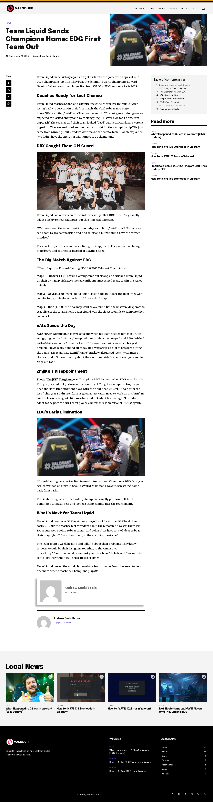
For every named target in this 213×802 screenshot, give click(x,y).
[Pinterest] (8, 97)
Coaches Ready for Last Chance (174, 85)
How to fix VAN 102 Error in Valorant (172, 156)
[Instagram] (178, 794)
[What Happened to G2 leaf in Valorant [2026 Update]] (30, 687)
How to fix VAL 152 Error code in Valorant (175, 179)
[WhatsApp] (8, 104)
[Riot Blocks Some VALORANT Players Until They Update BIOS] (183, 687)
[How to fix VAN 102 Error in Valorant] (132, 687)
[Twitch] (191, 794)
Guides (154, 144)
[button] (203, 8)
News (8, 23)
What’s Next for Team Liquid (172, 105)
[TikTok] (185, 794)
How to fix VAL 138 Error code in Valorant (175, 147)
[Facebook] (8, 83)
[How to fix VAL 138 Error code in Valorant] (81, 687)
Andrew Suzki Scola (47, 56)
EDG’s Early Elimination (170, 102)
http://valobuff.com (62, 622)
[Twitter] (8, 90)
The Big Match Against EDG (173, 91)
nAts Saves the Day (169, 95)
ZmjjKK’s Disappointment (172, 98)
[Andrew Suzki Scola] (44, 623)
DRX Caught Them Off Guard (173, 88)
